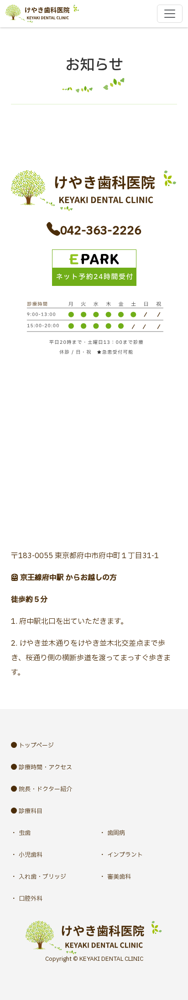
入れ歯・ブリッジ (42, 876)
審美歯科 (119, 876)
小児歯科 (30, 855)
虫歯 (25, 833)
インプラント (125, 855)
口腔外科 (30, 898)
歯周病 (116, 833)
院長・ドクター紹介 (45, 789)
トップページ (36, 745)
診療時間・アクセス (45, 767)
